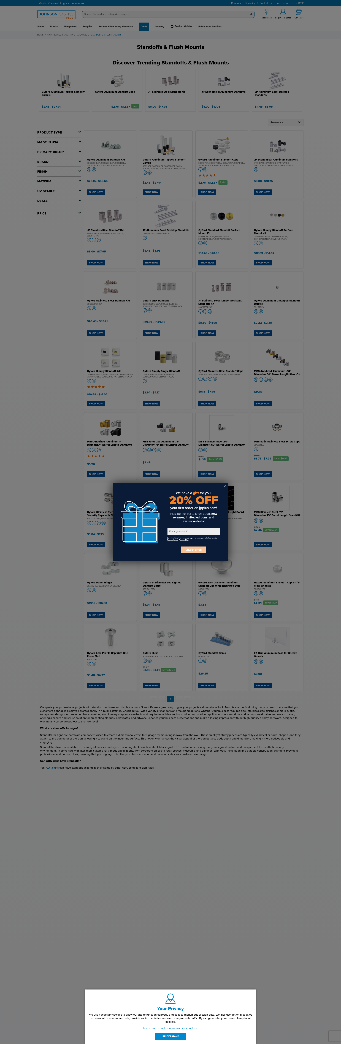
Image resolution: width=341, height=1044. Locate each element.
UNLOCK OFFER (194, 550)
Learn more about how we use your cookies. (170, 1028)
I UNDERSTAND (170, 1036)
